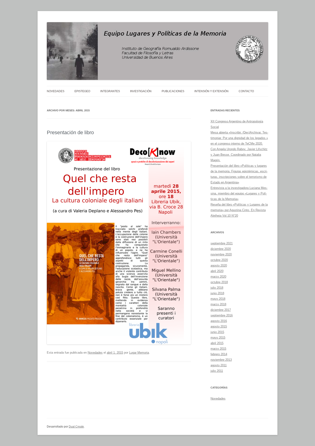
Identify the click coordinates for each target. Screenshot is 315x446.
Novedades (55, 91)
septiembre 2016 (222, 315)
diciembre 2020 (221, 249)
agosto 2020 (219, 265)
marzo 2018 (218, 304)
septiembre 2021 (222, 243)
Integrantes (110, 91)
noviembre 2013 (221, 359)
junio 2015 (217, 332)
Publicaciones (173, 91)
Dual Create (76, 426)
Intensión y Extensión (211, 91)
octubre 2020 (219, 260)
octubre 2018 (219, 282)
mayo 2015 (218, 337)
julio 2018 (217, 287)
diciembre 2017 (221, 310)
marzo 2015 (218, 348)
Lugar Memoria (139, 352)
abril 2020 (217, 271)
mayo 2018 (218, 298)
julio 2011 (217, 371)
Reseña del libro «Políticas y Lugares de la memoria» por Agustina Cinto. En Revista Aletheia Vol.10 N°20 (239, 210)
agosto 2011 (219, 365)
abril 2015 (217, 343)
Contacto (246, 91)
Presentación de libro (70, 132)
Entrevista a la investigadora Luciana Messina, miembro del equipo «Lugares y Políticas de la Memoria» (239, 193)
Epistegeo (82, 91)
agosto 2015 (219, 326)
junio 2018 (217, 293)
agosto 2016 (219, 321)
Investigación (141, 91)
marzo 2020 (218, 276)
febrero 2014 (219, 354)
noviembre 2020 (221, 254)
